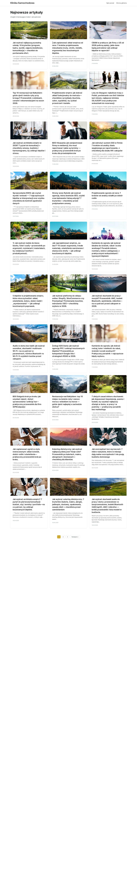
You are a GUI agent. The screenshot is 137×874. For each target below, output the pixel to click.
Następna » (75, 537)
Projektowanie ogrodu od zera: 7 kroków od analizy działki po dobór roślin (107, 195)
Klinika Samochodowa (22, 3)
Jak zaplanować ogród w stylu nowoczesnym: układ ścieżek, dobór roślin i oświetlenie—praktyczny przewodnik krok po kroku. (27, 454)
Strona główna (121, 3)
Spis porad (110, 3)
